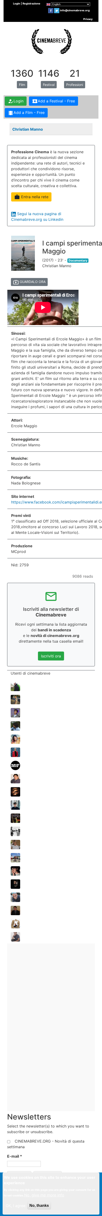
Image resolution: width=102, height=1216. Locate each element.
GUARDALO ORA (29, 282)
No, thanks (39, 1206)
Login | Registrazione (26, 3)
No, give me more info (44, 1195)
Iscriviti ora (51, 656)
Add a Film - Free (26, 113)
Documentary (78, 260)
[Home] (51, 40)
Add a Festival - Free (53, 101)
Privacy (88, 19)
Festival (49, 85)
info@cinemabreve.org (75, 10)
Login (15, 101)
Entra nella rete (31, 197)
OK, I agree (15, 1205)
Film (22, 85)
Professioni (74, 85)
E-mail (14, 1156)
